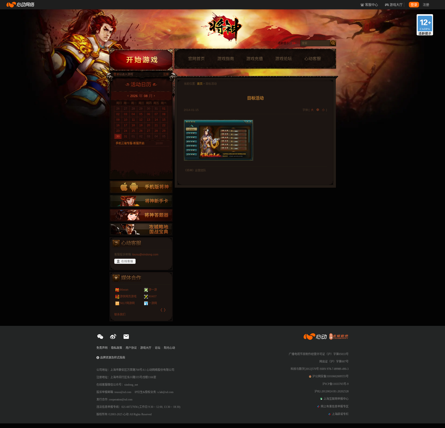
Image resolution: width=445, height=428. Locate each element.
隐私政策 (116, 347)
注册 (426, 4)
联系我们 (119, 314)
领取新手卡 (141, 201)
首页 (200, 83)
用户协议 (131, 347)
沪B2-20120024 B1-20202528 (332, 391)
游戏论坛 (283, 59)
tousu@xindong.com (145, 254)
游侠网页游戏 (128, 296)
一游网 (153, 303)
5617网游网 (127, 303)
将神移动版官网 (141, 187)
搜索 (333, 43)
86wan (124, 289)
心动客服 (312, 59)
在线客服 (125, 261)
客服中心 (371, 4)
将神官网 (227, 30)
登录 (414, 4)
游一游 (153, 289)
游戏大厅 (396, 4)
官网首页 (196, 59)
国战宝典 (141, 229)
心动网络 (21, 4)
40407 (153, 296)
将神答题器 (141, 215)
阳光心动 (169, 347)
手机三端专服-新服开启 (130, 143)
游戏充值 (254, 59)
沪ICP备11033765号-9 (335, 384)
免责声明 (102, 347)
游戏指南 (225, 59)
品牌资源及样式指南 (112, 357)
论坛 (157, 347)
